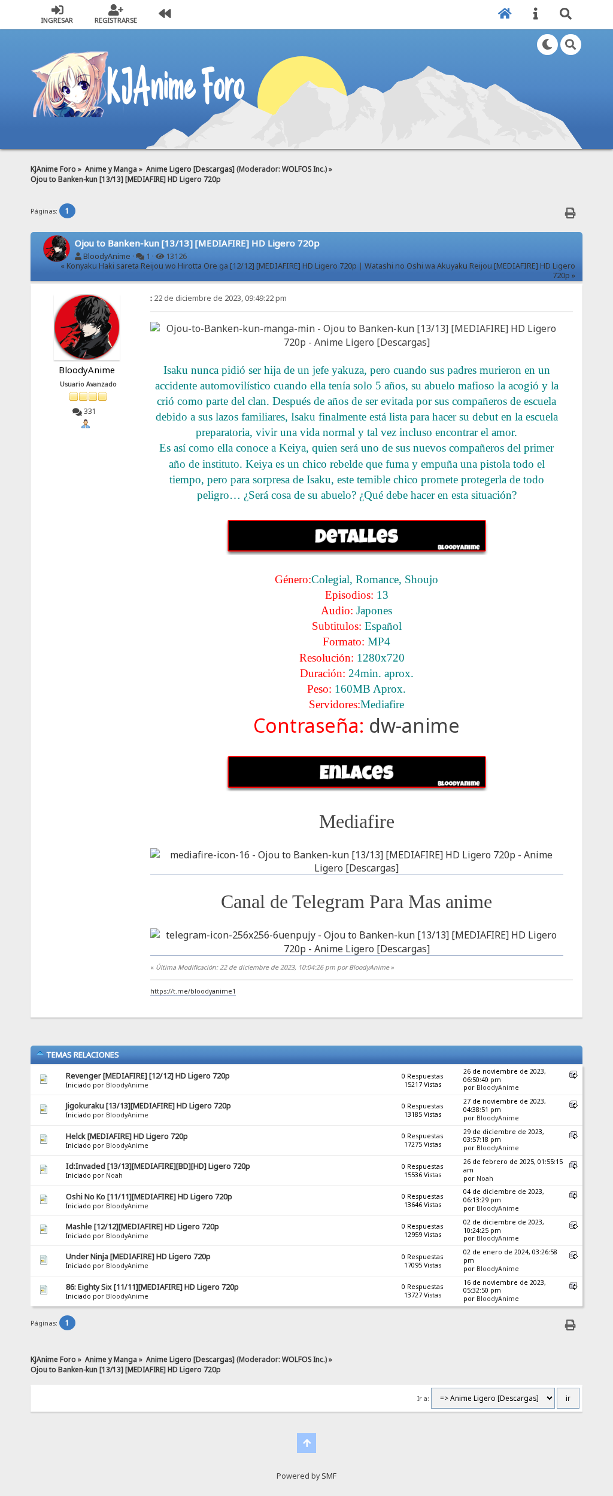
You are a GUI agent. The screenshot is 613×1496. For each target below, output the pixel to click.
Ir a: (423, 1398)
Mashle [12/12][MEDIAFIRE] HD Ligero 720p (142, 1226)
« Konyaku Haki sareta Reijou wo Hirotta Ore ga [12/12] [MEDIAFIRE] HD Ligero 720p (208, 266)
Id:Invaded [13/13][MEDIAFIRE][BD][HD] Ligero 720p (158, 1166)
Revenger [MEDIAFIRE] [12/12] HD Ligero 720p (148, 1076)
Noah (114, 1175)
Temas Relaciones (81, 1054)
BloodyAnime (107, 256)
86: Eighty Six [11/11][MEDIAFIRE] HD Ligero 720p (152, 1287)
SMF (328, 1476)
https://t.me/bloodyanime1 (193, 991)
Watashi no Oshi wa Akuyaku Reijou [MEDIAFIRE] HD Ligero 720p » (470, 271)
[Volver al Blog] (165, 15)
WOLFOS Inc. (303, 168)
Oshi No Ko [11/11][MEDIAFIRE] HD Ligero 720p (149, 1197)
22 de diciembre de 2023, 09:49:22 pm (218, 298)
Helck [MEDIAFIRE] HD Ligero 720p (127, 1136)
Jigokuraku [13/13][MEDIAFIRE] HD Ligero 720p (148, 1106)
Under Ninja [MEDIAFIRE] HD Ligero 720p (138, 1256)
